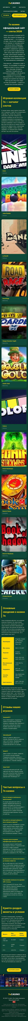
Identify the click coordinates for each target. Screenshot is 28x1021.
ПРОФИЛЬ (6, 15)
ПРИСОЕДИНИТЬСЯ (19, 15)
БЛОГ (14, 7)
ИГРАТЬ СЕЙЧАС (14, 89)
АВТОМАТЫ (6, 7)
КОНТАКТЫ (22, 7)
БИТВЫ (23, 11)
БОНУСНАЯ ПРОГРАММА (11, 11)
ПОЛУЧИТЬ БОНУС (14, 970)
